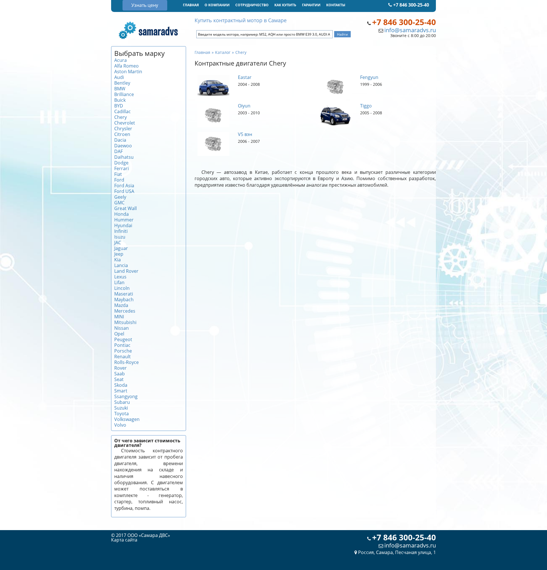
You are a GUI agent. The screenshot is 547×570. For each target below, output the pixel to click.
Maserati (123, 294)
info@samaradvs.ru (410, 30)
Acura (120, 60)
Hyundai (123, 225)
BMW (119, 88)
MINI (119, 317)
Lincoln (122, 288)
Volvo (120, 425)
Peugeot (123, 339)
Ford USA (124, 191)
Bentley (122, 83)
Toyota (121, 413)
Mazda (121, 305)
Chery (120, 117)
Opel (119, 334)
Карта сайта (124, 540)
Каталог (222, 52)
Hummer (124, 220)
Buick (120, 100)
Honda (121, 214)
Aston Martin (128, 71)
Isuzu (119, 237)
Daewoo (123, 145)
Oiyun (244, 106)
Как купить (285, 5)
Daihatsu (124, 157)
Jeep (118, 254)
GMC (119, 202)
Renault (122, 356)
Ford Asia (124, 185)
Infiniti (121, 231)
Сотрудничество (252, 5)
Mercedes (124, 311)
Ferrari (121, 168)
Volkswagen (127, 419)
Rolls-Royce (126, 362)
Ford (119, 180)
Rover (120, 368)
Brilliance (124, 94)
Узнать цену (144, 5)
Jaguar (121, 248)
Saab (119, 373)
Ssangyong (126, 396)
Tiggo (366, 106)
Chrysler (123, 128)
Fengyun (369, 77)
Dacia (120, 140)
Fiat (118, 174)
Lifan (119, 282)
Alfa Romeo (126, 66)
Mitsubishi (125, 322)
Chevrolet (124, 123)
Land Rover (126, 271)
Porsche (123, 351)
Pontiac (122, 345)
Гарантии (311, 5)
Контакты (335, 5)
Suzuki (121, 408)
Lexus (120, 277)
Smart (120, 391)
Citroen (122, 134)
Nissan (121, 328)
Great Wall (125, 208)
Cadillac (122, 111)
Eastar (245, 77)
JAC (117, 242)
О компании (217, 5)
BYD (118, 106)
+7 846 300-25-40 (410, 5)
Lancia (121, 265)
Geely (120, 197)
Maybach (124, 299)
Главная (191, 5)
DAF (118, 151)
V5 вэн (245, 134)
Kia (117, 259)
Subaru (122, 402)
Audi (119, 77)
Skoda (120, 385)
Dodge (121, 163)
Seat (119, 379)
